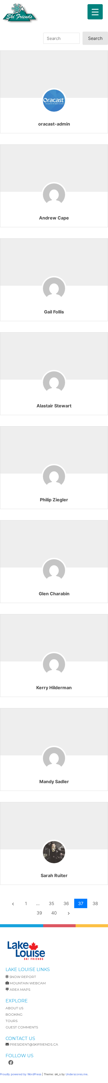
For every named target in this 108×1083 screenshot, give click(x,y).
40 (54, 913)
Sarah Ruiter (54, 875)
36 (66, 903)
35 (51, 903)
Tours (11, 1021)
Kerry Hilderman (54, 687)
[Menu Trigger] (95, 11)
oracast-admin (54, 124)
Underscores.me (77, 1074)
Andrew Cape (54, 218)
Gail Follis (54, 312)
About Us (14, 1008)
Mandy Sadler (54, 781)
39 (39, 913)
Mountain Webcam (28, 983)
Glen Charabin (54, 593)
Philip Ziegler (54, 499)
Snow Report (22, 977)
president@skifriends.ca (34, 1044)
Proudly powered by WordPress (21, 1074)
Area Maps (20, 989)
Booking (14, 1014)
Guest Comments (22, 1027)
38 (95, 903)
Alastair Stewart (54, 405)
